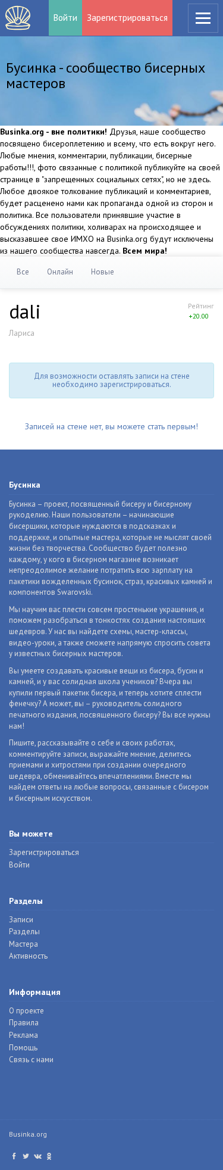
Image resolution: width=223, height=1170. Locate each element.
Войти (65, 17)
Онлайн (60, 272)
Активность (28, 956)
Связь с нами (31, 1059)
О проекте (26, 1011)
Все (23, 272)
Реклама (23, 1035)
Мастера (23, 944)
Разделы (24, 931)
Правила (24, 1023)
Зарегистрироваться (127, 17)
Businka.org (28, 1134)
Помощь (23, 1048)
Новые (102, 272)
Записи (21, 920)
